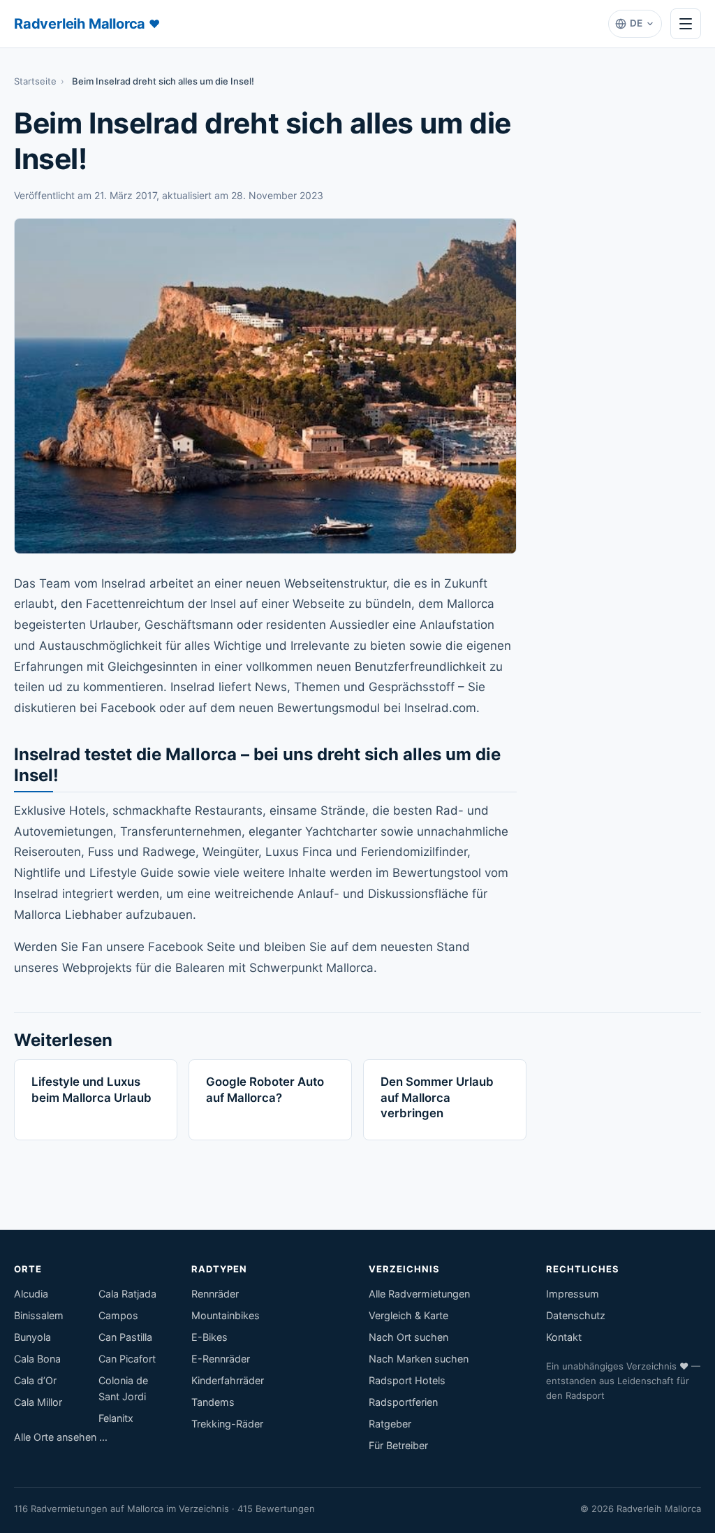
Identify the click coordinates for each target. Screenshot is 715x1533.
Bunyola (32, 1337)
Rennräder (215, 1294)
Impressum (572, 1294)
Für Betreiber (398, 1445)
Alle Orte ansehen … (61, 1437)
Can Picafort (127, 1359)
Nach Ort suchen (408, 1337)
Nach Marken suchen (419, 1359)
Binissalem (39, 1315)
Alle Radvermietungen (419, 1294)
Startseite (35, 81)
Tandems (213, 1402)
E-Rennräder (220, 1359)
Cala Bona (37, 1359)
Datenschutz (575, 1315)
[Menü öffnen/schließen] (685, 23)
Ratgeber (390, 1424)
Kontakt (564, 1337)
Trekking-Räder (227, 1424)
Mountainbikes (225, 1315)
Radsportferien (403, 1402)
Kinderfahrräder (227, 1380)
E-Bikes (209, 1337)
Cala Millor (38, 1402)
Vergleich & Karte (408, 1315)
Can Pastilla (125, 1337)
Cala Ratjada (127, 1294)
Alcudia (31, 1294)
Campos (118, 1315)
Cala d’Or (35, 1380)
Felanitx (115, 1418)
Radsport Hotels (407, 1380)
